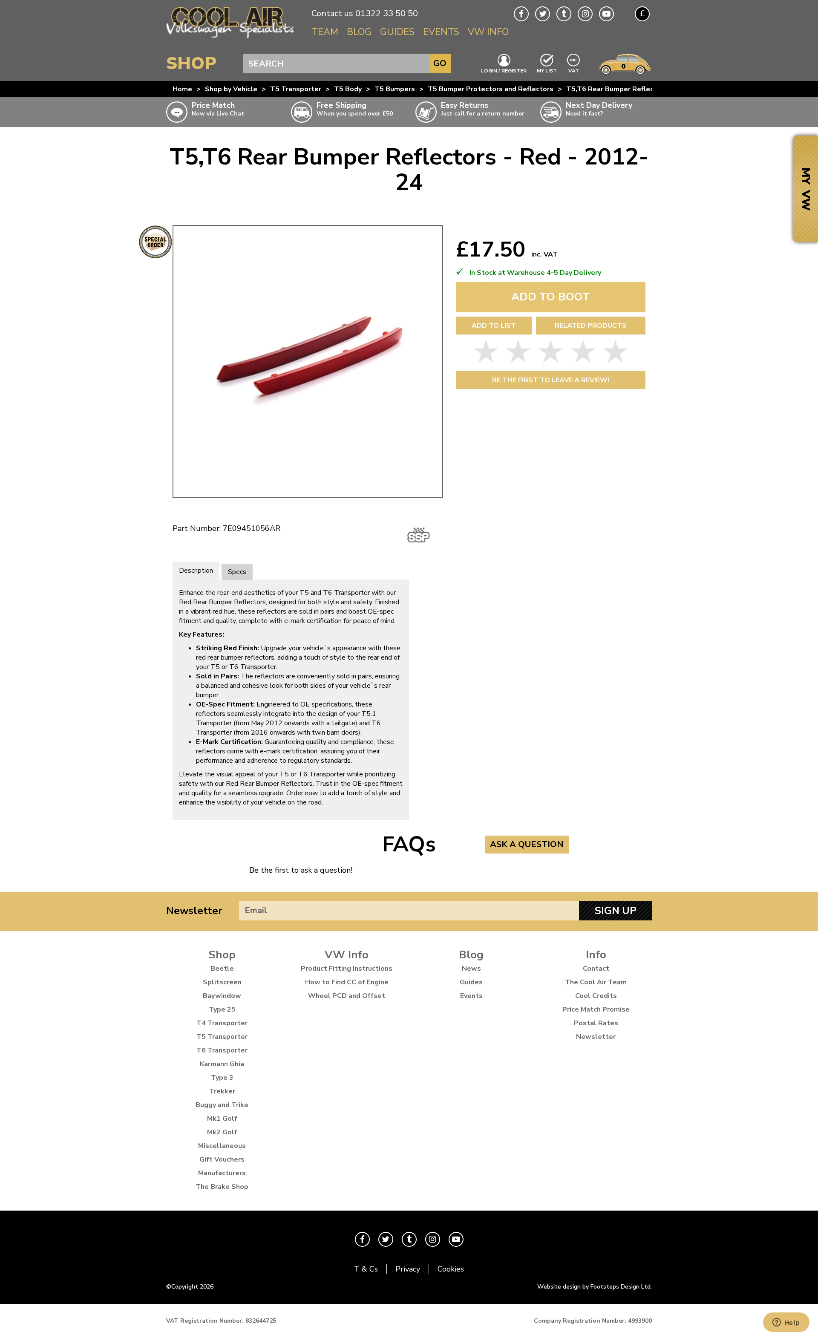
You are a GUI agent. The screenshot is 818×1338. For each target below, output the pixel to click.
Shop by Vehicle (231, 89)
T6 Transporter (222, 1050)
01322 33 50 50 (386, 13)
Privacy (407, 1269)
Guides (397, 32)
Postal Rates (596, 1023)
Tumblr (563, 13)
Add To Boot (550, 296)
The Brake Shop (222, 1186)
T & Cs (366, 1269)
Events (441, 32)
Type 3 (222, 1077)
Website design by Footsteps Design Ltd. (594, 1287)
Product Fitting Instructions (346, 968)
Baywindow (222, 996)
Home (182, 89)
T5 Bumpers (394, 89)
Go (439, 63)
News (471, 968)
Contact (596, 968)
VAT (574, 70)
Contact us (332, 13)
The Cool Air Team (596, 982)
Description (196, 570)
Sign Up (616, 910)
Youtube (606, 13)
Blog (359, 32)
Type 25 (222, 1009)
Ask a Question (527, 844)
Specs (237, 572)
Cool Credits (596, 996)
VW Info (488, 32)
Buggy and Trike (222, 1105)
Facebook (521, 13)
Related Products (591, 325)
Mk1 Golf (222, 1118)
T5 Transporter (295, 89)
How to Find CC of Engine (347, 982)
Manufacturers (222, 1173)
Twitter (542, 13)
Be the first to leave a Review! (550, 380)
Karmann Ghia (222, 1064)
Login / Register (504, 70)
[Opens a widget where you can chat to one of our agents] (786, 1323)
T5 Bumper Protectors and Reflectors (490, 89)
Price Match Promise (596, 1009)
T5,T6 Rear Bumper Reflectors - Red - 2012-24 (644, 89)
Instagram (585, 13)
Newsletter (194, 910)
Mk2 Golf (222, 1132)
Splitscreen (222, 982)
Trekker (222, 1091)
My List (547, 70)
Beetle (222, 968)
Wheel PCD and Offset (346, 996)
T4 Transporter (222, 1023)
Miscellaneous (222, 1146)
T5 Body (348, 89)
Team (324, 32)
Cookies (451, 1269)
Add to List (494, 325)
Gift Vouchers (222, 1159)
